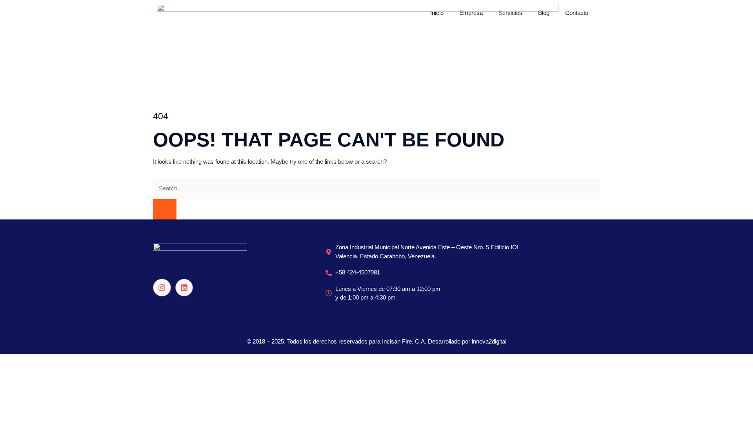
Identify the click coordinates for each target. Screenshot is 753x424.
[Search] (164, 209)
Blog (543, 12)
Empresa (471, 12)
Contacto (576, 12)
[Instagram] (162, 288)
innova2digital (489, 341)
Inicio (437, 12)
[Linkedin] (184, 288)
